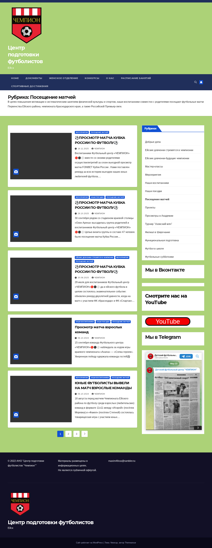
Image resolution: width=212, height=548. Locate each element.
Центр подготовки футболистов (25, 54)
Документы (33, 78)
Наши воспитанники (85, 322)
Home (15, 78)
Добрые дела (153, 142)
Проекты (150, 207)
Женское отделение (63, 78)
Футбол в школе (154, 248)
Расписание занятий (136, 78)
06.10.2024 (84, 338)
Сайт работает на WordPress (90, 542)
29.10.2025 (84, 213)
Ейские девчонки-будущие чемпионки (167, 158)
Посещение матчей (99, 132)
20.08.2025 (84, 278)
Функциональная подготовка (162, 240)
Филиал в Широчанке (157, 232)
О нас (110, 78)
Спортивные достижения (29, 86)
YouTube (168, 321)
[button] (195, 82)
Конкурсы (92, 78)
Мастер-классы (154, 166)
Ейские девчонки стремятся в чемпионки (94, 257)
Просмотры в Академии (159, 215)
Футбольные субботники (159, 256)
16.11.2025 (83, 149)
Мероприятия (82, 132)
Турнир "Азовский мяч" (158, 224)
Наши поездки (97, 197)
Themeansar (130, 542)
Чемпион (99, 149)
